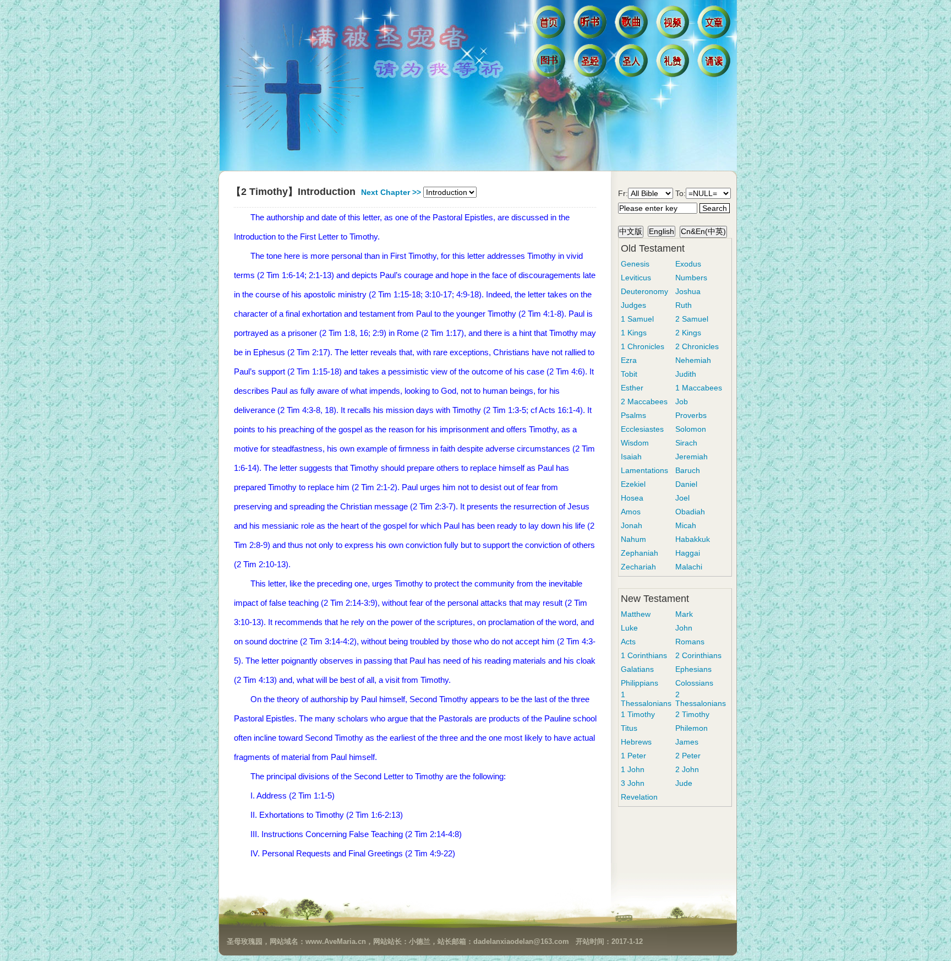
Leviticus (636, 277)
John (683, 627)
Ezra (629, 360)
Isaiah (631, 456)
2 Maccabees (644, 401)
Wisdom (635, 442)
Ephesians (693, 669)
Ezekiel (633, 484)
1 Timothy (638, 714)
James (686, 741)
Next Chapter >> (391, 192)
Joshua (688, 291)
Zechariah (638, 566)
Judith (685, 374)
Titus (629, 728)
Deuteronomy (644, 291)
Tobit (629, 374)
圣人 (633, 63)
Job (681, 401)
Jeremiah (691, 456)
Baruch (687, 470)
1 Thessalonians (646, 699)
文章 (715, 25)
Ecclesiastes (642, 429)
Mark (684, 614)
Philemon (691, 728)
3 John (632, 783)
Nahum (633, 539)
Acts (628, 641)
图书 (550, 63)
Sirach (686, 442)
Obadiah (690, 511)
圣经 (591, 63)
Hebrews (636, 741)
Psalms (633, 415)
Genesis (635, 263)
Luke (629, 627)
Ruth (683, 305)
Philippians (639, 682)
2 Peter (688, 755)
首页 (550, 25)
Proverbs (691, 415)
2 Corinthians (698, 655)
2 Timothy (692, 714)
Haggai (687, 553)
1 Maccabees (698, 387)
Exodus (688, 263)
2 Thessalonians (700, 699)
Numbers (691, 277)
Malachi (688, 566)
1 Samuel (637, 318)
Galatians (637, 669)
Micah (685, 525)
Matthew (636, 614)
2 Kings (688, 332)
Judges (633, 305)
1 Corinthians (644, 655)
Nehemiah (693, 360)
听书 (591, 25)
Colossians (694, 682)
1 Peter (633, 755)
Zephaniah (639, 553)
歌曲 (633, 25)
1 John (632, 769)
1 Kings (634, 332)
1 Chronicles (642, 346)
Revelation (639, 796)
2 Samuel (691, 318)
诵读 (715, 63)
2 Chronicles (697, 346)
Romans (689, 641)
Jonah (631, 525)
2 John (687, 769)
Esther (632, 387)
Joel (682, 497)
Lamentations (644, 470)
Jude (683, 783)
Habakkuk (692, 539)
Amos (631, 511)
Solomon (690, 429)
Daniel (686, 484)
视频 (674, 25)
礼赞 (674, 63)
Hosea (632, 497)
